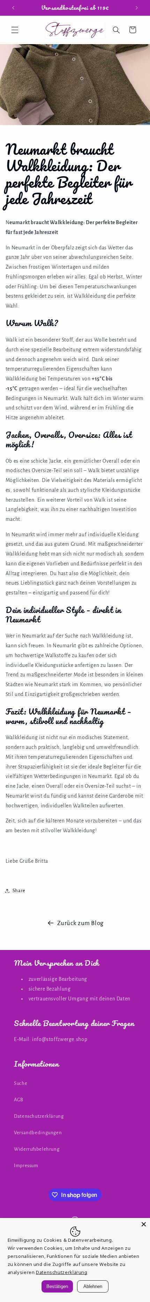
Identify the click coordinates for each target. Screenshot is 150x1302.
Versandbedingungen (38, 1132)
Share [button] (19, 890)
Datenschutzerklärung (39, 1116)
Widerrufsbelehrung (36, 1149)
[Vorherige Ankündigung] (13, 7)
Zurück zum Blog (80, 923)
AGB (18, 1099)
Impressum (26, 1165)
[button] (15, 30)
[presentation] (75, 554)
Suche (20, 1083)
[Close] (143, 1224)
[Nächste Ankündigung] (136, 7)
